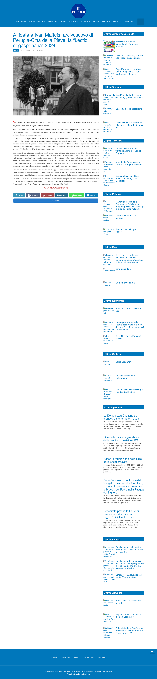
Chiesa (63, 21)
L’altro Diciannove (124, 361)
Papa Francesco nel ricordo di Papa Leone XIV (129, 615)
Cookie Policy (89, 657)
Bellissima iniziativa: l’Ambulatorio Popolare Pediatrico (127, 44)
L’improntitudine (123, 268)
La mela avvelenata (125, 282)
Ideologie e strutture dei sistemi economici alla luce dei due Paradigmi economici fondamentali (130, 326)
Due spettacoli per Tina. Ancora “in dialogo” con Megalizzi (127, 178)
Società (117, 21)
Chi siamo (53, 657)
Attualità (52, 21)
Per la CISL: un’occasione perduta (128, 601)
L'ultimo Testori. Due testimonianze (125, 376)
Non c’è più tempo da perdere (126, 216)
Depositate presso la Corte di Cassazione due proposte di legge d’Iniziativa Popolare (121, 514)
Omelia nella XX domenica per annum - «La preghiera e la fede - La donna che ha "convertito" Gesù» (130, 564)
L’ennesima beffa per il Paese (127, 230)
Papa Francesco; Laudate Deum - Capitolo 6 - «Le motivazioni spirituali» (128, 71)
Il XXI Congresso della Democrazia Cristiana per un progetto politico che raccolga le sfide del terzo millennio (130, 205)
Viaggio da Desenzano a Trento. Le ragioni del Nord (129, 163)
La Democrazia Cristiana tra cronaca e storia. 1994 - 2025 (121, 416)
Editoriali (21, 21)
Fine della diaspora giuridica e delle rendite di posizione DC (121, 438)
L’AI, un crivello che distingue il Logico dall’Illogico (129, 390)
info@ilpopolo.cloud (81, 674)
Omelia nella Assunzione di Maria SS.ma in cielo (129, 576)
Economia (85, 21)
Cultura (73, 21)
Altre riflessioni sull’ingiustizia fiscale (129, 337)
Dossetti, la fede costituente (129, 108)
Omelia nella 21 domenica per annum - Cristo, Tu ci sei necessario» (129, 549)
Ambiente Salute (37, 21)
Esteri (96, 21)
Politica (106, 21)
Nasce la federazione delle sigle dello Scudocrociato (122, 460)
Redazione (66, 657)
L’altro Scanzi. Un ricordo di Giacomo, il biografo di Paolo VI (130, 125)
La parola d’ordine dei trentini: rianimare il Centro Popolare (128, 151)
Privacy (77, 657)
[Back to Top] (152, 651)
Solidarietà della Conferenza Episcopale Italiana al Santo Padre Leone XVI (129, 630)
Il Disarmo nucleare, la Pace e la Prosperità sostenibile (129, 56)
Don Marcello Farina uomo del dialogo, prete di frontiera (129, 96)
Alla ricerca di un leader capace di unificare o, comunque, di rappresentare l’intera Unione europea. (129, 258)
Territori (128, 21)
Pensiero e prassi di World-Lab (128, 309)
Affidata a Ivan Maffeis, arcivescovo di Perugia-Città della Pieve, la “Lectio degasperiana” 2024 (53, 40)
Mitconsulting (107, 671)
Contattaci (102, 657)
